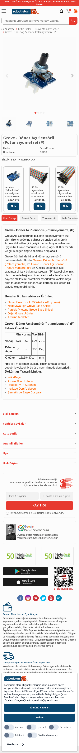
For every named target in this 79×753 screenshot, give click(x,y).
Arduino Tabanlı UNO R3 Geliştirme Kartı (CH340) (12, 191)
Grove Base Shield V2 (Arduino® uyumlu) (34, 302)
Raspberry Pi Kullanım (22, 384)
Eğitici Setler (24, 29)
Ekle (13, 206)
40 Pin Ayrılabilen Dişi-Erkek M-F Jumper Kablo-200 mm (65, 191)
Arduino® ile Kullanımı (21, 381)
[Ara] (73, 21)
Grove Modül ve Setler (47, 29)
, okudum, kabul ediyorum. (37, 512)
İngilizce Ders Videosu (22, 388)
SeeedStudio (47, 148)
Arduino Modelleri (18, 317)
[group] (39, 73)
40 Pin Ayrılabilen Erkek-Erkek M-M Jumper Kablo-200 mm (39, 191)
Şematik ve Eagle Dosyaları (25, 392)
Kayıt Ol (40, 505)
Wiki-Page (14, 377)
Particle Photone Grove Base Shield (30, 309)
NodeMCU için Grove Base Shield (29, 305)
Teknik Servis (29, 218)
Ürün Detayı (9, 218)
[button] (35, 113)
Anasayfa (10, 29)
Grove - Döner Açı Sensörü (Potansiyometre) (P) (30, 32)
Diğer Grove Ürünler (20, 313)
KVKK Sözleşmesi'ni (22, 512)
